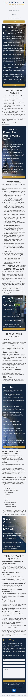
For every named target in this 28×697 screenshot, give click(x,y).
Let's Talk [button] (14, 21)
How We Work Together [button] (14, 10)
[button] (14, 690)
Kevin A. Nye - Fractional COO (18, 695)
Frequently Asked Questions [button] (14, 17)
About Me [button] (14, 14)
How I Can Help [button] (14, 7)
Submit (14, 680)
